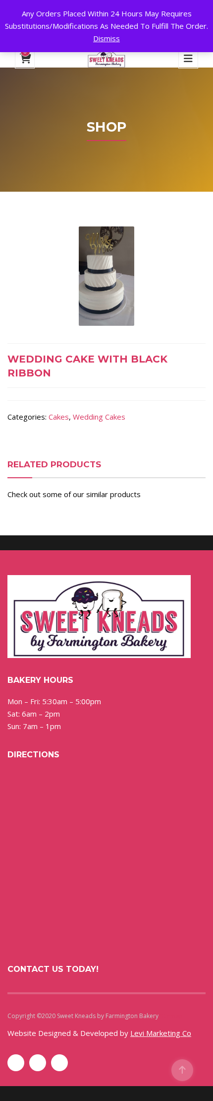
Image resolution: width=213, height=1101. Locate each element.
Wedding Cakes (99, 417)
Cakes (59, 417)
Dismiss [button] (106, 38)
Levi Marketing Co (160, 1033)
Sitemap (171, 1016)
